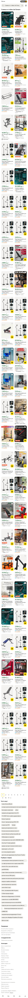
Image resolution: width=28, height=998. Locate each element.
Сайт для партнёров (5, 934)
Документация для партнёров (8, 932)
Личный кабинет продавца (7, 928)
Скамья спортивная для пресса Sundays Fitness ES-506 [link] (7, 523)
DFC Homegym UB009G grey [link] (7, 135)
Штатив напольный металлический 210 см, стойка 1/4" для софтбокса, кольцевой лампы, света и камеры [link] (20, 57)
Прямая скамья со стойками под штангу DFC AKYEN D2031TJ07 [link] (7, 83)
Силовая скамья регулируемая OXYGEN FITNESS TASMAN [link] (7, 629)
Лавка (8, 996)
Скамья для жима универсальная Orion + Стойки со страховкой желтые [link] (20, 368)
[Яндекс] (11, 993)
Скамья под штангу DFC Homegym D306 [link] (20, 135)
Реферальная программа (6, 940)
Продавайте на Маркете (6, 930)
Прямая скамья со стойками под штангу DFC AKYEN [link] (6, 549)
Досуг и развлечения (6, 946)
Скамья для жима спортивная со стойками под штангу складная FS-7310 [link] (20, 680)
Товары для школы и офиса (7, 969)
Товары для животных (6, 973)
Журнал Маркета (5, 988)
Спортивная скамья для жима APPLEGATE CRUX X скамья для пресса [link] (20, 265)
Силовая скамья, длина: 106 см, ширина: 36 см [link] (20, 549)
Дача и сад (3, 965)
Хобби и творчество (5, 963)
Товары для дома (5, 957)
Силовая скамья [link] (5, 445)
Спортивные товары (5, 971)
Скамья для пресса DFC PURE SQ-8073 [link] (7, 654)
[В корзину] (12, 26)
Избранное (14, 996)
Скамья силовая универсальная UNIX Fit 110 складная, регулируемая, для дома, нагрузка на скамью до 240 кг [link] (20, 497)
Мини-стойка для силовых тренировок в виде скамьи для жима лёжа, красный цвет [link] (7, 343)
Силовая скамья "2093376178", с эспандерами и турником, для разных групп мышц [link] (20, 32)
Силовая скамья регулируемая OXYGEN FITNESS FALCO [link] (7, 32)
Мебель (3, 948)
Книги (2, 967)
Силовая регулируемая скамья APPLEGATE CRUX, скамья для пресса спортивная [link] (20, 108)
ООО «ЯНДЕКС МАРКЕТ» (10, 990)
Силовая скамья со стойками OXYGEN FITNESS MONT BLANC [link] (20, 188)
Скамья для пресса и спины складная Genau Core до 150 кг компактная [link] (20, 419)
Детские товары (5, 977)
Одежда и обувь (5, 955)
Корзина (19, 996)
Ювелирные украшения (6, 979)
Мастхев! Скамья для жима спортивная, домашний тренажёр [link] (6, 575)
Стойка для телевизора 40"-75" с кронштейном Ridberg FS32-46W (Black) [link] (7, 602)
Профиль (25, 996)
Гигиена (3, 951)
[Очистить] (22, 5)
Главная (3, 996)
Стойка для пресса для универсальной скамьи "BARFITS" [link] (20, 575)
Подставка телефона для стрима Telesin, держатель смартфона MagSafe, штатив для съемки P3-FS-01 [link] (7, 162)
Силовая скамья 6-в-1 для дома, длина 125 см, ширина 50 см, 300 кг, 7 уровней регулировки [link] (20, 523)
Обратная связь (4, 984)
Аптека (2, 959)
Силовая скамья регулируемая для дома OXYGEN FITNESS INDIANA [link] (20, 602)
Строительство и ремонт (6, 975)
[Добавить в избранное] (12, 13)
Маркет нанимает (5, 986)
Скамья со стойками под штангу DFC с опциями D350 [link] (7, 472)
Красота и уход (4, 961)
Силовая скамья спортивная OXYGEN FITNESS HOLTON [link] (6, 57)
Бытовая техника (5, 949)
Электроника (4, 953)
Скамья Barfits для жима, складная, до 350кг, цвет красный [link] (19, 446)
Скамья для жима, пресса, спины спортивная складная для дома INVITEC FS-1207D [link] (20, 292)
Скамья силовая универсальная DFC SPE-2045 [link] (6, 705)
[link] (7, 804)
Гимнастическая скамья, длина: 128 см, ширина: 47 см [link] (20, 162)
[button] (26, 6)
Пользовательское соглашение (8, 982)
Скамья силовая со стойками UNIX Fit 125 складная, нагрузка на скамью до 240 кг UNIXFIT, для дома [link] (7, 783)
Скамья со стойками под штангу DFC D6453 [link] (7, 680)
